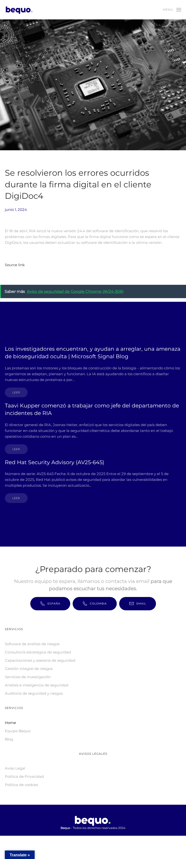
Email (141, 603)
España (53, 603)
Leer (16, 392)
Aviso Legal (15, 768)
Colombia (98, 603)
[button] (172, 9)
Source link (15, 264)
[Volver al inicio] (20, 9)
